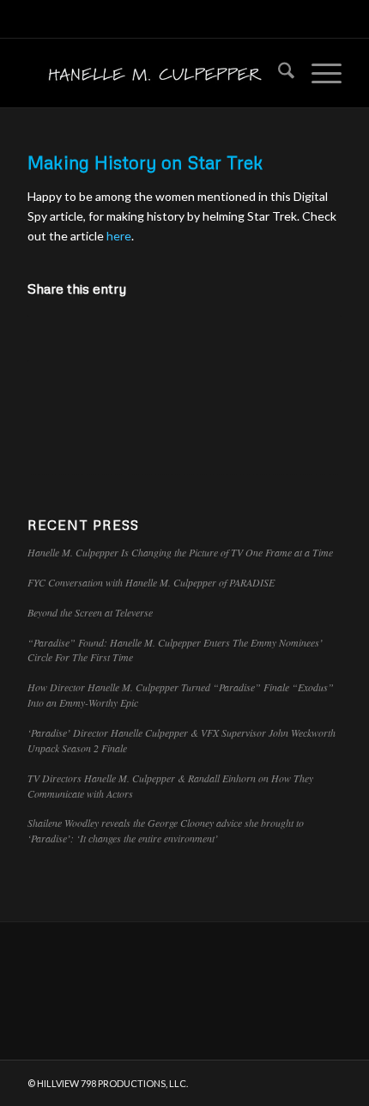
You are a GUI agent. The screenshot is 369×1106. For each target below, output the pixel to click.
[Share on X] (107, 338)
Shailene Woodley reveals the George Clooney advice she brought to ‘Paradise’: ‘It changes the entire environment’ (165, 830)
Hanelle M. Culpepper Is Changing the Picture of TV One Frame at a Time (180, 552)
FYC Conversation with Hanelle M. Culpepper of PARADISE (151, 582)
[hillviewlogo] (152, 73)
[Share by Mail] (315, 338)
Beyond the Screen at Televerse (90, 612)
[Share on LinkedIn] (211, 338)
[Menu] (318, 73)
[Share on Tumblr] (263, 338)
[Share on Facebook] (54, 338)
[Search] (277, 73)
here (118, 235)
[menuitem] (277, 73)
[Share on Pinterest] (158, 338)
